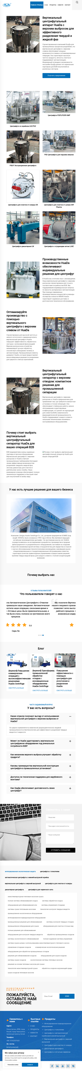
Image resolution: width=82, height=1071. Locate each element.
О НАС (46, 5)
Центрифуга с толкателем (54, 1030)
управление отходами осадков (19, 947)
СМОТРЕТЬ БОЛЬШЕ (16, 688)
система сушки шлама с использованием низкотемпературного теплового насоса (38, 943)
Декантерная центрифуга (53, 1049)
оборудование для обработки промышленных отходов (28, 951)
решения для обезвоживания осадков (22, 956)
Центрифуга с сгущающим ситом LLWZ (59, 246)
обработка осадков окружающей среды (57, 968)
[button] (39, 635)
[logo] (7, 5)
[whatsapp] (68, 1066)
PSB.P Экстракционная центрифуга (23, 165)
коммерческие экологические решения (50, 947)
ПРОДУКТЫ (53, 5)
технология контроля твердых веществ (55, 909)
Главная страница (37, 5)
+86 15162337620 (13, 1041)
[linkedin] (57, 1066)
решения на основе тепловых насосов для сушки (26, 964)
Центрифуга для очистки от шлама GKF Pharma (59, 206)
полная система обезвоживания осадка (23, 901)
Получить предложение (56, 75)
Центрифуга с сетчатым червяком (57, 1052)
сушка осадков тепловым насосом (21, 973)
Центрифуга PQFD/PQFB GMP (59, 115)
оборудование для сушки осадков (53, 956)
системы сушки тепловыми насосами (22, 909)
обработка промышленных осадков (60, 935)
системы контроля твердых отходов (60, 922)
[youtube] (62, 1066)
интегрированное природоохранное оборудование (27, 918)
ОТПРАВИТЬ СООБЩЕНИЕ (60, 850)
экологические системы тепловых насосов (46, 960)
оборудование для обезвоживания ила (22, 905)
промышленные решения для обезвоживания (25, 922)
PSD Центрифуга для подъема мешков (59, 155)
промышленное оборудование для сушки (23, 926)
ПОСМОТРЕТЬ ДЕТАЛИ (23, 107)
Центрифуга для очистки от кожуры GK (23, 205)
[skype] (73, 1066)
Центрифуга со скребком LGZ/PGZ (23, 126)
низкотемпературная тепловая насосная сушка (25, 897)
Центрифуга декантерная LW (23, 246)
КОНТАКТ (67, 5)
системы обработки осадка (52, 901)
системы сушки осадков (17, 960)
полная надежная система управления (57, 939)
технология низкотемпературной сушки (23, 968)
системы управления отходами (53, 905)
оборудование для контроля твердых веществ (25, 935)
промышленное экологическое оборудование (25, 913)
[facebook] (52, 1066)
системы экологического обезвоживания (23, 939)
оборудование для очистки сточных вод (58, 926)
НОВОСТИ (60, 5)
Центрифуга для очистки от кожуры (58, 1045)
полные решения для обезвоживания (22, 930)
